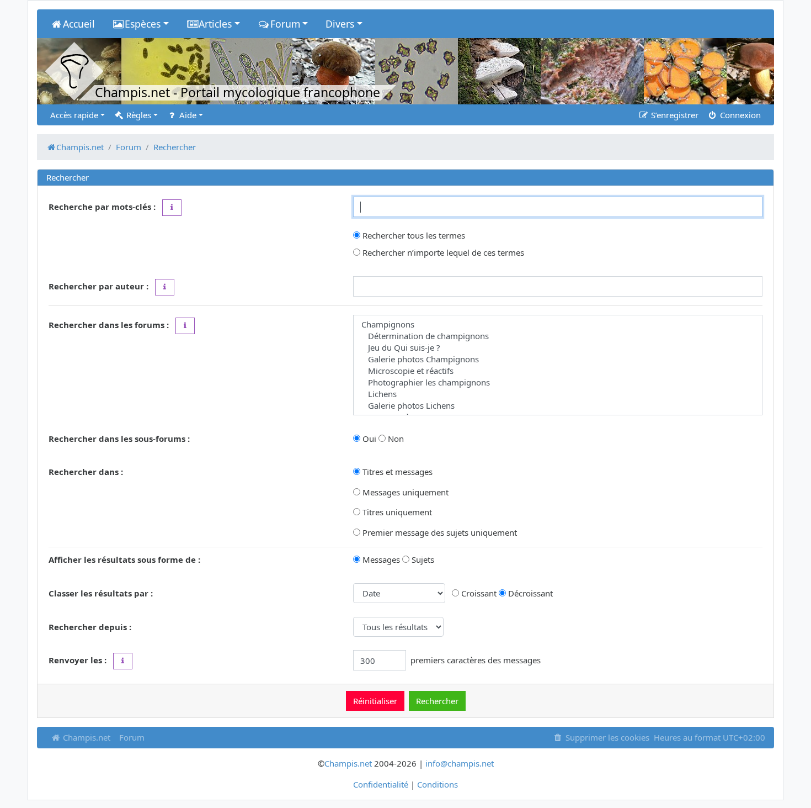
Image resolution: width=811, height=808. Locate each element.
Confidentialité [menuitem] (380, 784)
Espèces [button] (143, 23)
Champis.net (85, 737)
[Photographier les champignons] (557, 382)
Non (395, 438)
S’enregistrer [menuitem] (673, 114)
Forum (132, 737)
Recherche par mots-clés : (102, 206)
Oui (368, 438)
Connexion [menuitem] (739, 114)
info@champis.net (459, 763)
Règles (137, 114)
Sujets (421, 559)
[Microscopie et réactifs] (557, 371)
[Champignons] (557, 324)
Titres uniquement (396, 511)
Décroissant (529, 593)
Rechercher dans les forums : (109, 324)
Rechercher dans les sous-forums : (119, 438)
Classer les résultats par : (101, 593)
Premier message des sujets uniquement (438, 532)
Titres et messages (396, 471)
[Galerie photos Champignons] (557, 359)
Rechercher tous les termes (412, 235)
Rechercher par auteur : (98, 286)
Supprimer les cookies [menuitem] (606, 737)
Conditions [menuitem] (437, 784)
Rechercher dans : (86, 471)
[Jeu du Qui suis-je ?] (557, 347)
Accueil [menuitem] (79, 23)
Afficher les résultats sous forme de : (124, 559)
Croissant (478, 593)
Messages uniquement (404, 492)
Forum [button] (285, 23)
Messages (380, 559)
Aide (186, 114)
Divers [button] (340, 23)
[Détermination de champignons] (557, 336)
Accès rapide (74, 114)
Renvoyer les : (77, 660)
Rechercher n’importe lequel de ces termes (442, 252)
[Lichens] (557, 394)
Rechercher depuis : (90, 626)
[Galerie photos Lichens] (557, 405)
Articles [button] (215, 23)
